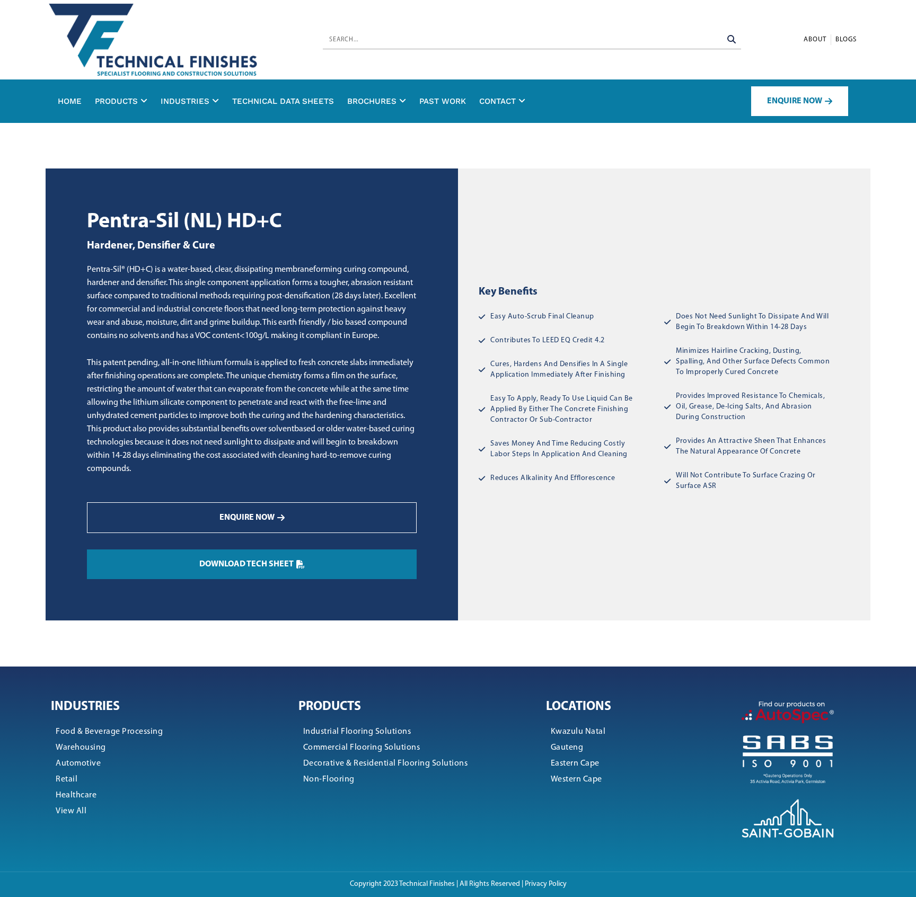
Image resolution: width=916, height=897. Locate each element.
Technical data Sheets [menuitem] (283, 101)
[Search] (732, 40)
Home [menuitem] (70, 101)
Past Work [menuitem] (442, 101)
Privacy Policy (546, 884)
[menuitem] (121, 101)
